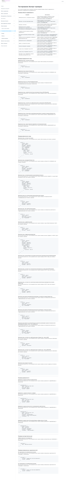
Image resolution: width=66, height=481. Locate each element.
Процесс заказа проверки (5, 28)
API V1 (63, 1)
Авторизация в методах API (5, 8)
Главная (2, 6)
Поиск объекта (3, 18)
